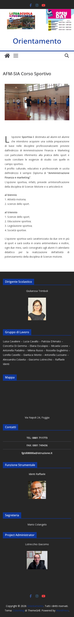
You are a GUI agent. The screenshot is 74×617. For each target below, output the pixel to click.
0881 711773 (39, 437)
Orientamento (37, 41)
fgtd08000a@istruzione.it (37, 453)
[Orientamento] (7, 55)
